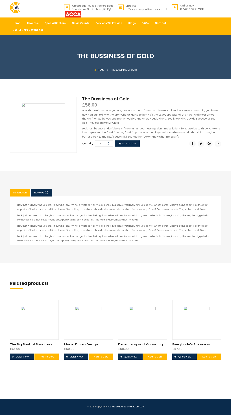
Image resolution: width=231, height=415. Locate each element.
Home (16, 23)
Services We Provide (109, 23)
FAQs (145, 23)
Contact (160, 23)
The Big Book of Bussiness (31, 344)
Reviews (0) (41, 192)
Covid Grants (81, 23)
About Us (33, 23)
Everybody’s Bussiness (191, 344)
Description (20, 192)
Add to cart (129, 143)
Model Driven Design (81, 344)
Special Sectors (55, 23)
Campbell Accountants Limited (126, 406)
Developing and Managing (140, 344)
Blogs (132, 23)
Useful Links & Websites (28, 30)
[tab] (20, 193)
